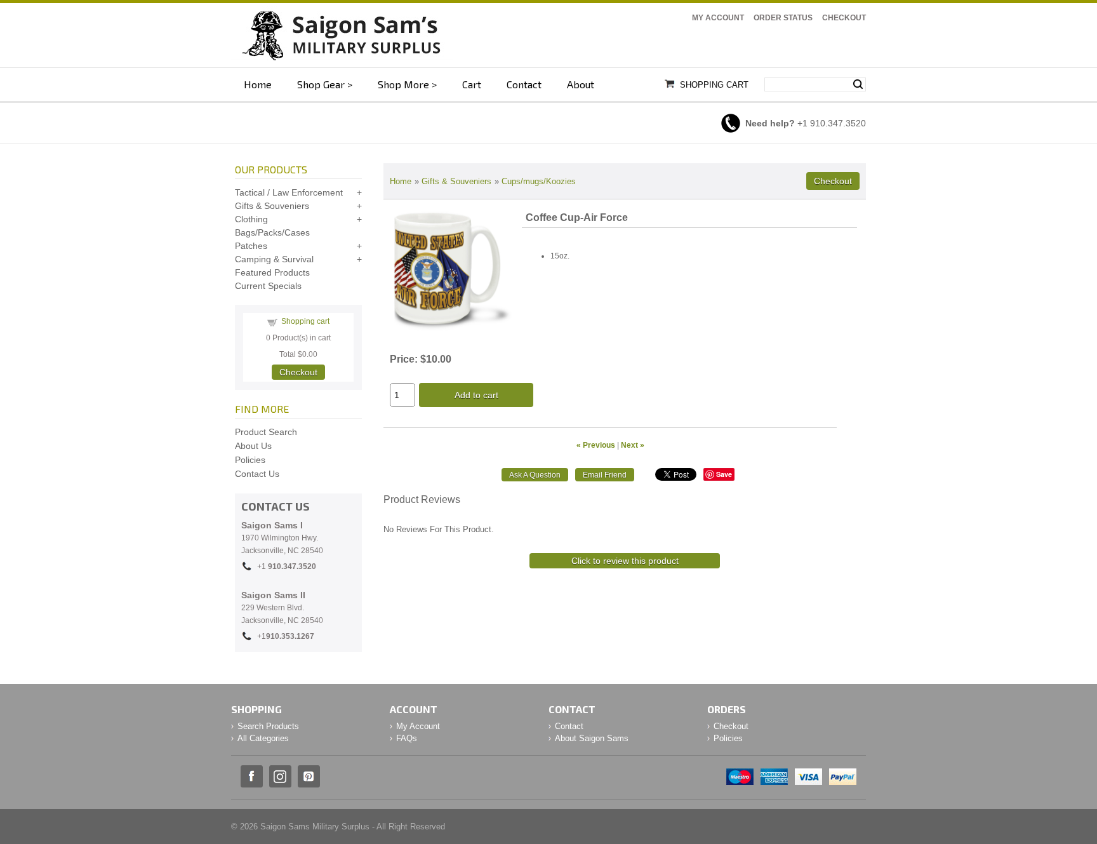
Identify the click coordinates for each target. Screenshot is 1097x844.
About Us (253, 446)
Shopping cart (305, 321)
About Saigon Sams (591, 738)
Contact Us (257, 474)
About (580, 84)
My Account (718, 17)
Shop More (403, 84)
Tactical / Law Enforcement (289, 192)
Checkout (844, 17)
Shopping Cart (714, 85)
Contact (524, 84)
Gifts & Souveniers (456, 181)
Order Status (783, 17)
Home (258, 84)
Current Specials (268, 286)
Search (858, 84)
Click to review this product (625, 561)
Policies (250, 460)
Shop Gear (321, 84)
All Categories (263, 738)
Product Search (266, 432)
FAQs (406, 738)
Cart (471, 84)
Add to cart (476, 395)
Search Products (268, 726)
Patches (251, 246)
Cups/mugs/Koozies (539, 181)
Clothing (251, 219)
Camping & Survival (274, 259)
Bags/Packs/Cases (272, 232)
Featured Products (272, 272)
